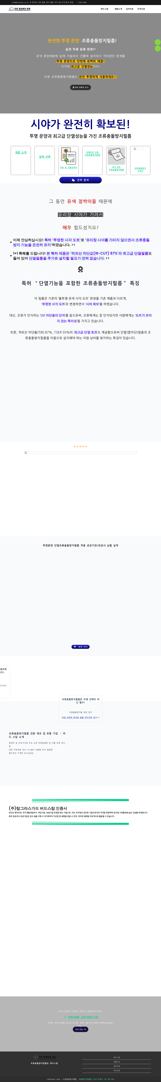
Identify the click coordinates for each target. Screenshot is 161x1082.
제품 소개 (20, 152)
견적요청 (117, 1070)
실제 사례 (44, 156)
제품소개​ (117, 1062)
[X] (33, 1069)
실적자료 (117, 1066)
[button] (80, 1029)
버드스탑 (117, 1057)
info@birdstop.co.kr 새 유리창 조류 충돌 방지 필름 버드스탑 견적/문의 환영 (42, 2)
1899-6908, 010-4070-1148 (83, 1017)
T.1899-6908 (81, 2)
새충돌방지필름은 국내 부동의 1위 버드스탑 (96, 1079)
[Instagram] (48, 1069)
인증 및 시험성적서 (68, 168)
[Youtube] (55, 1069)
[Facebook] (41, 1069)
